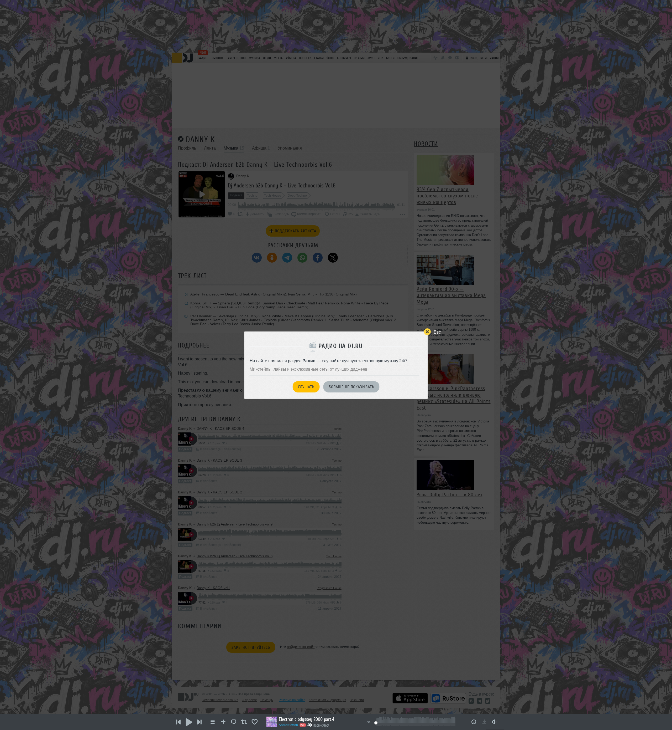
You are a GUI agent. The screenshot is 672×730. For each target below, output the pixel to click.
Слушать (306, 387)
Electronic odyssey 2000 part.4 (306, 719)
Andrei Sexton (288, 725)
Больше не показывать (351, 387)
